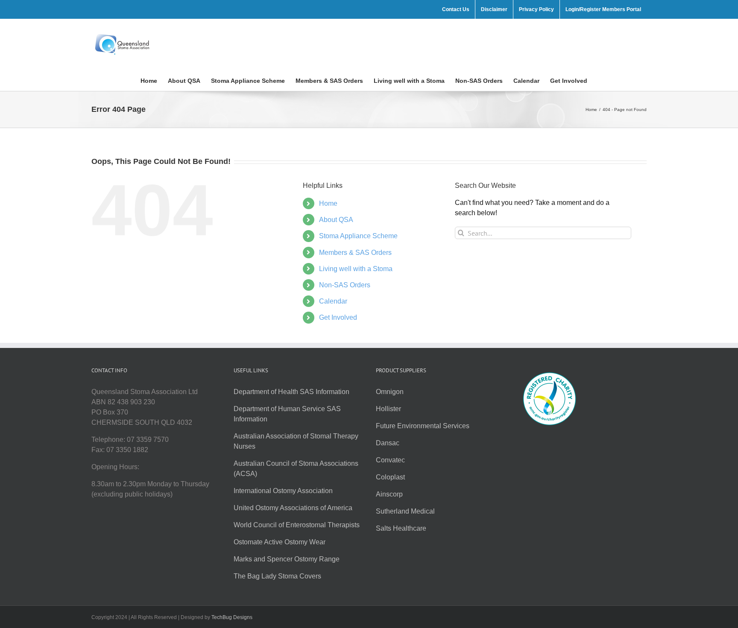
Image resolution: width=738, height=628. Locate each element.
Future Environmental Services (422, 425)
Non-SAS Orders (344, 285)
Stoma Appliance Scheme (358, 236)
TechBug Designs (231, 617)
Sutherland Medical (405, 511)
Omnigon (390, 391)
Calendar (333, 301)
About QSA (336, 219)
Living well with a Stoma (355, 268)
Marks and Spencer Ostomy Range (287, 559)
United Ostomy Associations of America (293, 507)
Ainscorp (389, 494)
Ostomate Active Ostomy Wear (279, 542)
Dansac (387, 443)
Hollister (388, 408)
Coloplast (390, 477)
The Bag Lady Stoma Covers (277, 576)
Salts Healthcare (401, 528)
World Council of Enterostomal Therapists (297, 525)
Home (328, 203)
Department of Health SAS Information (291, 391)
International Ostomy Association (283, 490)
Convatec (390, 460)
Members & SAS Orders (355, 252)
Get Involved (338, 317)
